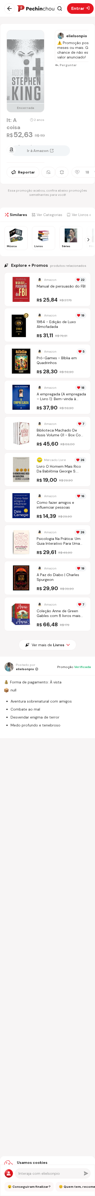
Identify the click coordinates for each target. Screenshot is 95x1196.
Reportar (26, 172)
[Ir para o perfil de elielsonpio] (60, 35)
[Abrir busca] (59, 8)
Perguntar (68, 65)
